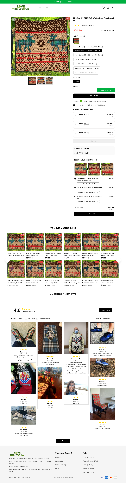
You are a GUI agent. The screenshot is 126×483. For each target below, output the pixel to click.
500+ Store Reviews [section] (88, 25)
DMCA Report (26, 477)
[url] (21, 466)
